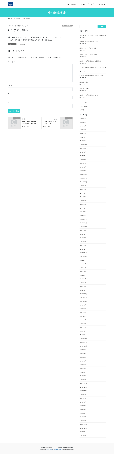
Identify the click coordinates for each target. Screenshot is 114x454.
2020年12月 (83, 338)
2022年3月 (83, 282)
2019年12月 (83, 383)
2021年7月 (83, 312)
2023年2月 (83, 249)
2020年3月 (83, 372)
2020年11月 (83, 342)
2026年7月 (83, 118)
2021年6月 (83, 316)
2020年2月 (83, 376)
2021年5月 (83, 320)
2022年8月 (83, 264)
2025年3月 (83, 163)
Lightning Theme (57, 449)
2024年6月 (83, 197)
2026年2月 (83, 137)
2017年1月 (83, 435)
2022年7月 (83, 267)
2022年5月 (83, 275)
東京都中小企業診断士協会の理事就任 (90, 61)
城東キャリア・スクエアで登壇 (88, 54)
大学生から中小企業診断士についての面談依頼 (93, 35)
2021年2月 (83, 331)
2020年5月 (83, 364)
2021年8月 (83, 308)
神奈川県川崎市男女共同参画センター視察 (91, 75)
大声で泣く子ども (85, 88)
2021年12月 (83, 294)
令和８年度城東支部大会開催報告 (89, 41)
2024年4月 (83, 204)
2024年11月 (83, 178)
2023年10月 (83, 226)
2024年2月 (83, 212)
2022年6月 (83, 271)
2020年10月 (83, 346)
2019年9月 (83, 394)
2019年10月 (83, 391)
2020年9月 (83, 349)
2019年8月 (83, 398)
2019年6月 (83, 405)
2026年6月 (83, 122)
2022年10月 (83, 256)
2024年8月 (83, 189)
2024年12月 (83, 174)
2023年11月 (83, 223)
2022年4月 (83, 279)
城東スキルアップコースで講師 (88, 48)
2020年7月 (83, 357)
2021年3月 (83, 327)
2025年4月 (83, 159)
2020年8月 (83, 353)
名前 (10, 85)
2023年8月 (83, 234)
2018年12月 (83, 424)
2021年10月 (83, 301)
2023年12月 (83, 219)
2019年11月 (83, 387)
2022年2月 (83, 286)
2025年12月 (83, 144)
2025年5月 (83, 156)
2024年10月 (83, 182)
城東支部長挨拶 (84, 82)
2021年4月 (83, 323)
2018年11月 (83, 428)
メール (11, 93)
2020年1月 (83, 379)
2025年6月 (83, 152)
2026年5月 (83, 126)
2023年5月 (83, 245)
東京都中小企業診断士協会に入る (89, 95)
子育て (82, 110)
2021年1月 (83, 335)
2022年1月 (83, 290)
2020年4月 (83, 368)
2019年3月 (83, 417)
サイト (10, 102)
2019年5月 (83, 409)
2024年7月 (83, 193)
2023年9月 (83, 230)
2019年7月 (83, 402)
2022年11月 (83, 253)
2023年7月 (83, 238)
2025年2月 (83, 167)
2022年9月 (83, 260)
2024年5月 (83, 200)
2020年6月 (83, 361)
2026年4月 (83, 129)
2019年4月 (83, 413)
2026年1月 (83, 141)
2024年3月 (83, 208)
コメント (11, 62)
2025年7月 (83, 148)
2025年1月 (83, 170)
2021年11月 (83, 297)
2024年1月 (83, 215)
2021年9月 (83, 305)
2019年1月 (83, 420)
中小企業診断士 (67, 25)
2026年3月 (83, 133)
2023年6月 (83, 241)
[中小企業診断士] (14, 121)
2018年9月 (83, 432)
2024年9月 (83, 185)
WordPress (49, 449)
